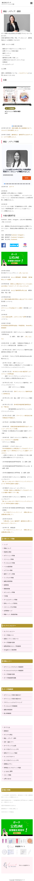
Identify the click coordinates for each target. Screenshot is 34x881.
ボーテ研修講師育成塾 (10, 678)
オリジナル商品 (8, 734)
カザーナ (11, 186)
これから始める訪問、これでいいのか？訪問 (13, 317)
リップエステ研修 (9, 577)
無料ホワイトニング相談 (10, 753)
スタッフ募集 (7, 775)
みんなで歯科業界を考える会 (19, 290)
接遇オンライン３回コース (11, 639)
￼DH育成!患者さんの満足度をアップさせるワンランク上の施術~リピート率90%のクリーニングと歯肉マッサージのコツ (17, 451)
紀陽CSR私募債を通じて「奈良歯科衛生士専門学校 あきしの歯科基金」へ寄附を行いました (17, 801)
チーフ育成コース (9, 635)
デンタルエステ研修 (9, 563)
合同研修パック (8, 610)
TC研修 (6, 596)
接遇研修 (6, 585)
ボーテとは (7, 727)
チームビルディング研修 (10, 599)
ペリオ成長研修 (8, 566)
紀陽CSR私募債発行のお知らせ (8, 805)
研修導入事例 (7, 552)
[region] (17, 105)
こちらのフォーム (23, 73)
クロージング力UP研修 (10, 607)
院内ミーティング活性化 (10, 603)
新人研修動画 (7, 713)
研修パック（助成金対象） (11, 614)
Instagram (21, 235)
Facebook (14, 235)
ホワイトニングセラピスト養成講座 (13, 667)
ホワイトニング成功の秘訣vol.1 (12, 112)
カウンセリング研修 (9, 592)
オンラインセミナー (9, 631)
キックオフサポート (9, 756)
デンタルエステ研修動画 (10, 706)
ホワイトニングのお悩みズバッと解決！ (12, 308)
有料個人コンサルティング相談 (12, 767)
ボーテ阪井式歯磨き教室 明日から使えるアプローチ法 (16, 299)
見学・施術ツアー (9, 742)
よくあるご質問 (8, 771)
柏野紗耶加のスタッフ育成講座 (12, 646)
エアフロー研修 (8, 570)
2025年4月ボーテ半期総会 (7, 812)
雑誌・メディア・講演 (10, 738)
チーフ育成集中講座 (9, 642)
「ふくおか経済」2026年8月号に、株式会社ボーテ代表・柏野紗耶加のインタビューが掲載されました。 (17, 796)
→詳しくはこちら (23, 273)
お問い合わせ (7, 778)
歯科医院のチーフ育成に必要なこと (9, 808)
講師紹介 (6, 731)
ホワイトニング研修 (9, 555)
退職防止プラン (8, 764)
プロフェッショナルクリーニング (13, 702)
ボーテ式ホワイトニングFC (11, 749)
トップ (5, 544)
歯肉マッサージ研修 (9, 574)
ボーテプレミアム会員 (10, 745)
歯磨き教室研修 (8, 581)
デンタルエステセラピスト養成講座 (13, 670)
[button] (3, 105)
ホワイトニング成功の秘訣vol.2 (12, 698)
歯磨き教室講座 (8, 709)
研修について (7, 548)
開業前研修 (7, 588)
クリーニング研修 (9, 559)
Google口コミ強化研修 (10, 650)
